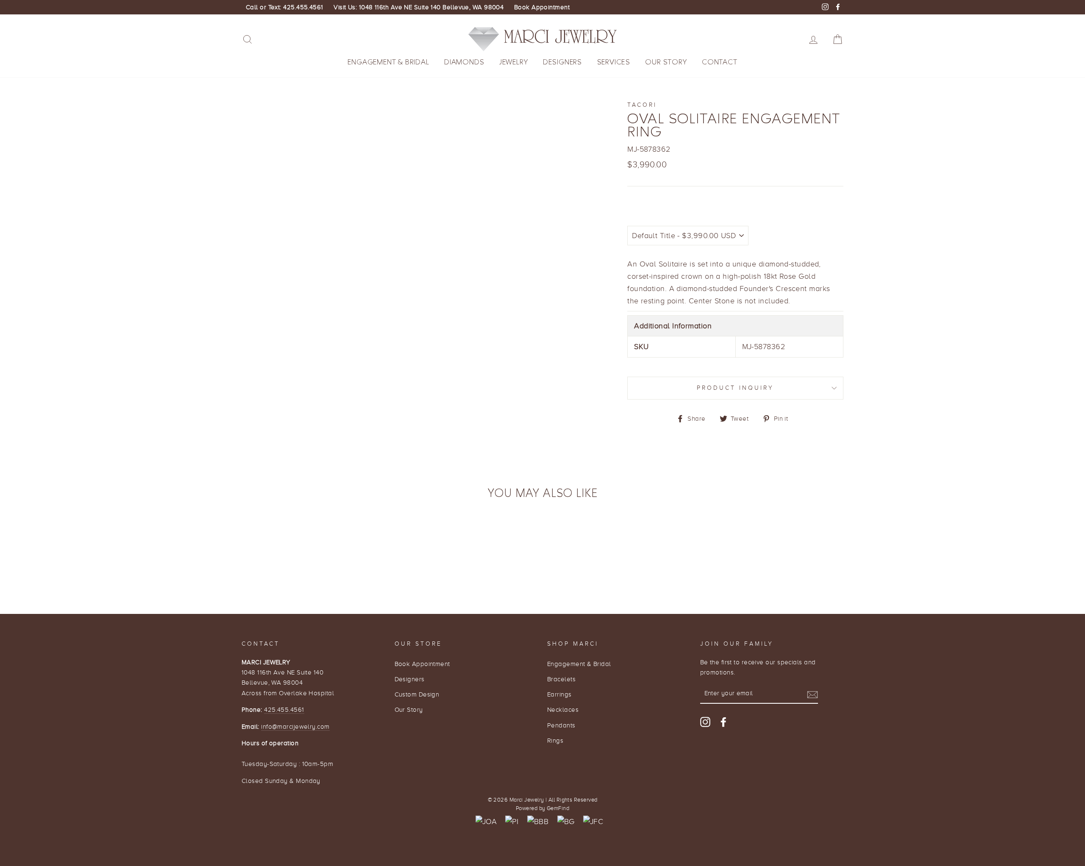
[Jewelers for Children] (593, 822)
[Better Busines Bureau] (537, 822)
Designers (562, 62)
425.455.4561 (284, 709)
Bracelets (561, 679)
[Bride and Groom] (566, 822)
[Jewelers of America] (486, 822)
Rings (555, 740)
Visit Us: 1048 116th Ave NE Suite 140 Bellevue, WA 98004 (419, 7)
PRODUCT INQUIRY (735, 388)
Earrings (559, 694)
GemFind (558, 808)
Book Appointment (542, 7)
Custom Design (417, 694)
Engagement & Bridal (388, 62)
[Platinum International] (511, 822)
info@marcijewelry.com (295, 726)
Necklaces (563, 709)
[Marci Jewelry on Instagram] (705, 721)
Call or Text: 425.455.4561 (284, 7)
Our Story (666, 62)
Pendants (561, 725)
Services (613, 62)
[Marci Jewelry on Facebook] (723, 721)
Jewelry (513, 62)
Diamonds (464, 62)
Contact (719, 62)
